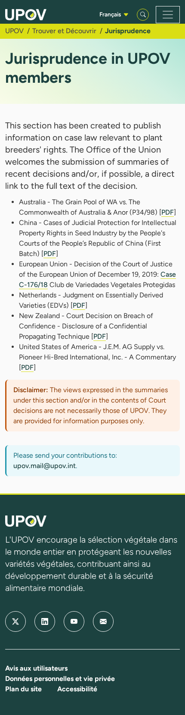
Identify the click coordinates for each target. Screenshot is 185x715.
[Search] (143, 15)
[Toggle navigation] (168, 14)
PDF (167, 212)
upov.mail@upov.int (44, 466)
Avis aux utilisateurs (36, 668)
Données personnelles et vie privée (60, 678)
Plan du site (23, 689)
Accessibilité (77, 689)
